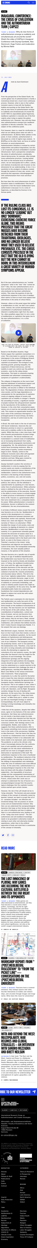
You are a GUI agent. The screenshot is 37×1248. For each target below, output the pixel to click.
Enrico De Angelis (11, 929)
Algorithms (5, 1227)
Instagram (23, 1110)
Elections (23, 1211)
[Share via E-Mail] (13, 835)
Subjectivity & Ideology (10, 875)
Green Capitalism (7, 1237)
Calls (3, 1181)
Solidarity (23, 1232)
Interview (23, 1176)
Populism (23, 1220)
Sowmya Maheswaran (11, 1080)
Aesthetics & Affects (8, 1230)
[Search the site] (29, 2)
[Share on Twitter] (3, 835)
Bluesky (5, 1110)
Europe (4, 958)
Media (23, 875)
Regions (23, 1184)
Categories (24, 1168)
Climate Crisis (6, 1235)
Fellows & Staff (6, 1176)
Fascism (27, 872)
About (3, 1174)
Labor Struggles (26, 1230)
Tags (3, 1207)
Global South (13, 1027)
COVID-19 (4, 1232)
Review (22, 1179)
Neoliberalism (21, 958)
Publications (5, 1179)
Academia (11, 958)
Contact (4, 1186)
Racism (4, 1220)
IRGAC (6, 999)
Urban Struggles (26, 1225)
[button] (33, 2)
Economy (4, 1239)
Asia (21, 1190)
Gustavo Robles (18, 999)
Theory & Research (27, 1172)
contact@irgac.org (10, 1135)
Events (3, 1183)
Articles (4, 1172)
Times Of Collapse (26, 1237)
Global (4, 11)
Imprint (3, 1197)
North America (25, 1197)
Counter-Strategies (15, 872)
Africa (22, 1188)
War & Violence (25, 1027)
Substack (13, 1110)
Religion (23, 1223)
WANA (22, 1200)
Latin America (25, 1195)
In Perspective (25, 1174)
